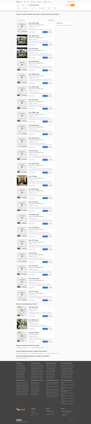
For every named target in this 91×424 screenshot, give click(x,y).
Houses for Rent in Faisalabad (51, 370)
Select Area (33, 8)
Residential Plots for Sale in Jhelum (36, 374)
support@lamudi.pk (50, 414)
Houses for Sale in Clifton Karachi (51, 396)
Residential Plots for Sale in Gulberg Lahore (67, 394)
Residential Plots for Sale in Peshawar (37, 373)
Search (72, 5)
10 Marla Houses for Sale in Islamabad (22, 386)
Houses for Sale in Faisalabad (21, 370)
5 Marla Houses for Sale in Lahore (21, 382)
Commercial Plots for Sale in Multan (66, 370)
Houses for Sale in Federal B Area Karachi (53, 390)
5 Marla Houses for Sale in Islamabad (22, 385)
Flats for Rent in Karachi (35, 382)
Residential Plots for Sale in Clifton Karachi (68, 403)
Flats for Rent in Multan (35, 391)
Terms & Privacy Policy (34, 413)
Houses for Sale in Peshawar (21, 371)
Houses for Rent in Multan (50, 373)
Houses (18, 8)
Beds (49, 8)
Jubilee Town (26, 11)
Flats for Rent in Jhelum (35, 394)
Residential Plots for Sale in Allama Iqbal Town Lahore (67, 396)
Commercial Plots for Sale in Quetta (66, 377)
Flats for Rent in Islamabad (35, 383)
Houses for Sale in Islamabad (21, 368)
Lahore (23, 5)
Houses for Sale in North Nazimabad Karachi (52, 384)
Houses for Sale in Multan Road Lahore (52, 395)
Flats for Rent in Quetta (35, 393)
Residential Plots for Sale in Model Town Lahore (67, 385)
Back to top (72, 420)
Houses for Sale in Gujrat (20, 374)
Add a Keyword (42, 8)
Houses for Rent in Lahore (50, 365)
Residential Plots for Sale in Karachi (37, 368)
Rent (28, 1)
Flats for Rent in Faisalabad (35, 390)
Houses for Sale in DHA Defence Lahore (52, 382)
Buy (24, 1)
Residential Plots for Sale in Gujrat (36, 376)
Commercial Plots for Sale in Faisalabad (67, 371)
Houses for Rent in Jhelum (50, 374)
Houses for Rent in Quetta (50, 376)
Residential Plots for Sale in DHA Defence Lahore (68, 383)
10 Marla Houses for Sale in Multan (21, 391)
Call (46, 32)
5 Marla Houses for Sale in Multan (21, 393)
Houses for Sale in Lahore (20, 365)
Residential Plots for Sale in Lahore (36, 365)
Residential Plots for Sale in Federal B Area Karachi (67, 402)
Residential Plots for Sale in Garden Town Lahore (68, 399)
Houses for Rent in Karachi (50, 368)
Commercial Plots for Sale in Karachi (67, 368)
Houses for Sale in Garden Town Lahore (52, 393)
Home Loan (33, 1)
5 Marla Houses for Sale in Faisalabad (22, 390)
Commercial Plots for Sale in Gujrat (66, 376)
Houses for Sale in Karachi (20, 366)
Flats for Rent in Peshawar (35, 386)
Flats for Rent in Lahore (35, 385)
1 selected (67, 5)
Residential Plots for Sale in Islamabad (37, 366)
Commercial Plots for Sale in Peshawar (67, 373)
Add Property (71, 1)
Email (51, 32)
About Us (39, 1)
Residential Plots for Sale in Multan (36, 370)
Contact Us (45, 1)
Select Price (25, 8)
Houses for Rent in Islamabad (51, 366)
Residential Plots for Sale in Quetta (36, 377)
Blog (50, 1)
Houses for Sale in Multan (20, 373)
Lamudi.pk (18, 11)
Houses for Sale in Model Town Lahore (52, 389)
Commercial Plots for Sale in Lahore (66, 365)
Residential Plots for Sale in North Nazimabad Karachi (66, 391)
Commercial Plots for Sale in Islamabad (67, 366)
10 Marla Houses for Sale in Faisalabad (22, 394)
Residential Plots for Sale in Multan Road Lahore (67, 388)
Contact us (33, 412)
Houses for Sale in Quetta (20, 377)
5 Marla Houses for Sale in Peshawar (22, 388)
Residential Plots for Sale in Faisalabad (37, 371)
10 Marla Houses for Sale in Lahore (22, 383)
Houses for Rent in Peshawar (51, 371)
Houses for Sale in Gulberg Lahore (51, 392)
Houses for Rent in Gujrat (50, 377)
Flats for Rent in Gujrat (34, 388)
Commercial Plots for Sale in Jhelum (66, 374)
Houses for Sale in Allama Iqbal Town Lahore (52, 387)
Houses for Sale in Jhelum (20, 376)
